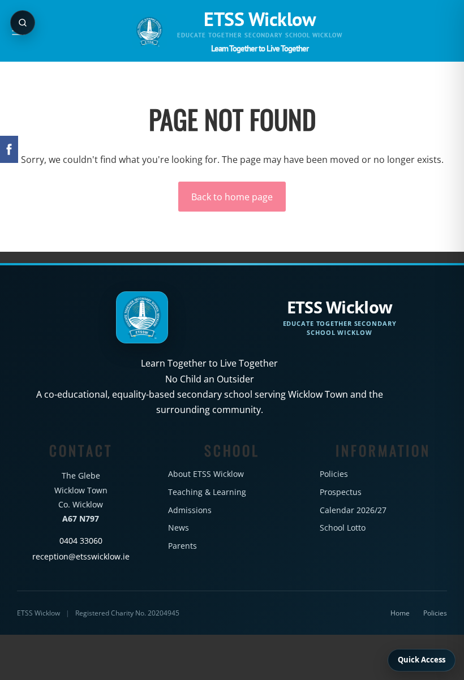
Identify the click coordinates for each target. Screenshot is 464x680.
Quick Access (421, 660)
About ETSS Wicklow (206, 473)
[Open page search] (22, 22)
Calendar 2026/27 (353, 510)
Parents (182, 545)
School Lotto (343, 527)
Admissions (190, 510)
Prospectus (341, 492)
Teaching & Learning (207, 492)
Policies (334, 473)
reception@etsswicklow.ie (81, 557)
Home (400, 613)
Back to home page (232, 197)
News (178, 527)
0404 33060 (80, 541)
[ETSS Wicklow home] (149, 31)
